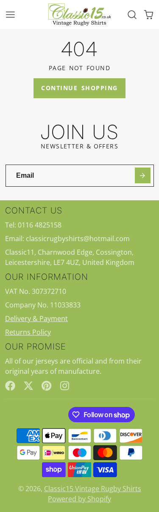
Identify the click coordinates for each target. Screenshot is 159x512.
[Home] (80, 14)
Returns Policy (28, 332)
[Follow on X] (28, 386)
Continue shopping (79, 88)
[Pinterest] (47, 386)
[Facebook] (10, 386)
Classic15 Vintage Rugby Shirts (92, 488)
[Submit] (143, 175)
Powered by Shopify (79, 498)
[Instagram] (65, 386)
